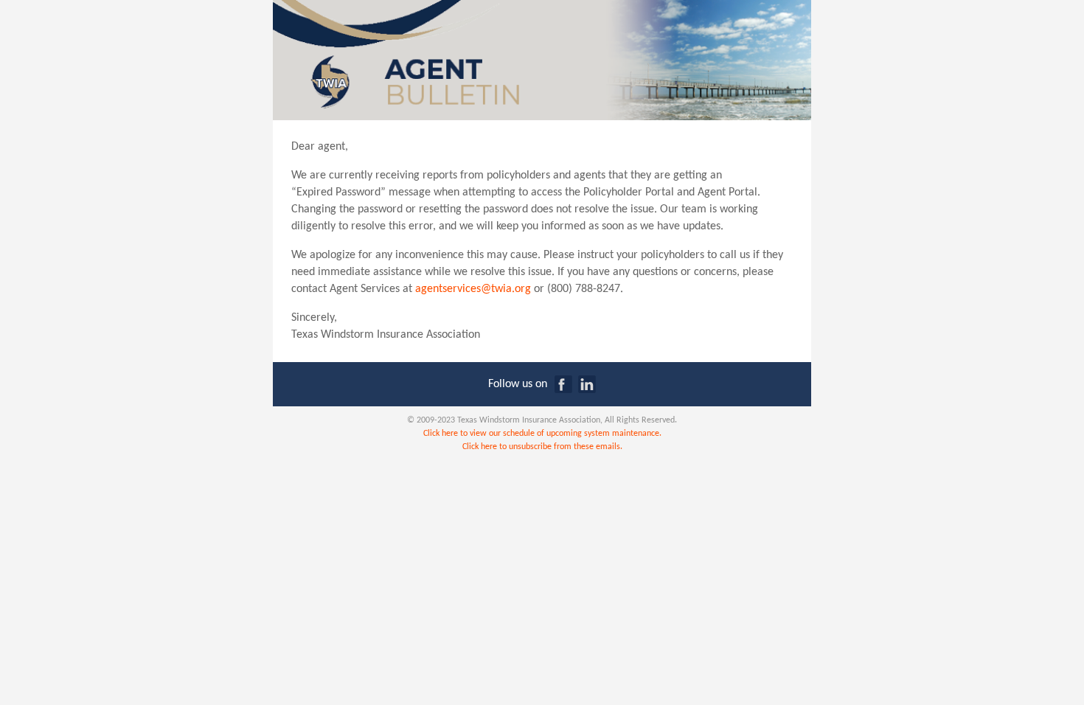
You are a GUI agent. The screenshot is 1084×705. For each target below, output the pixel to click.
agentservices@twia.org (473, 289)
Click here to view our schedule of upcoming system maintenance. (542, 433)
